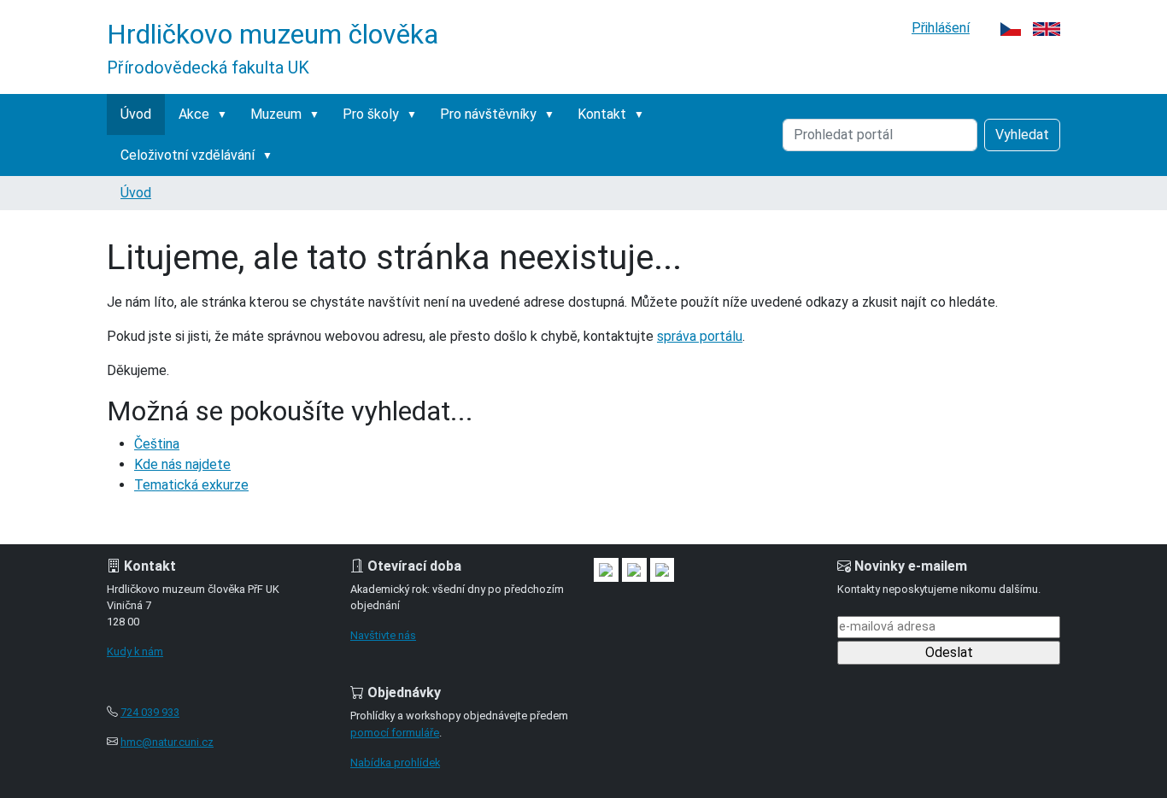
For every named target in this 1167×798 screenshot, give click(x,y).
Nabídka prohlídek (395, 762)
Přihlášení (941, 28)
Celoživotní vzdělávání (187, 155)
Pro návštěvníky (488, 114)
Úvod (135, 114)
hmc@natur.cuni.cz (167, 742)
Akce (194, 114)
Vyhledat (1022, 134)
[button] (225, 114)
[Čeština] (1010, 28)
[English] (1046, 28)
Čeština (156, 444)
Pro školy (371, 114)
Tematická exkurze (191, 485)
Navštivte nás (383, 635)
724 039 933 (149, 712)
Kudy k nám (135, 651)
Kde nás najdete (182, 464)
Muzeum (276, 114)
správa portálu (699, 336)
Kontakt (602, 114)
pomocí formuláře (394, 732)
